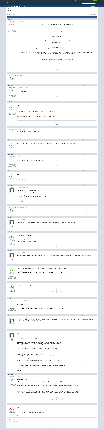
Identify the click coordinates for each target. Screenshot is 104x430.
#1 (83, 19)
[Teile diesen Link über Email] (14, 421)
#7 (83, 154)
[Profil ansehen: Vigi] (12, 335)
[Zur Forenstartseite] (8, 2)
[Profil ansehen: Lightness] (12, 190)
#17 (83, 315)
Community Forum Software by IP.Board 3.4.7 (91, 428)
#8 (83, 170)
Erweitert (96, 3)
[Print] (16, 421)
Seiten (8, 14)
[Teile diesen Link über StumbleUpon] (13, 421)
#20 (83, 403)
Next (14, 14)
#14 (83, 264)
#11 (83, 217)
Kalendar (25, 6)
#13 (83, 250)
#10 (83, 205)
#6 (83, 139)
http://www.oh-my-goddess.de (65, 53)
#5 (83, 127)
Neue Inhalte (93, 6)
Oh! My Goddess (10, 6)
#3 (83, 85)
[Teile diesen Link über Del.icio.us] (10, 421)
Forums (16, 6)
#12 (83, 231)
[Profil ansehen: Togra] (12, 76)
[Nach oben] (52, 429)
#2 (83, 73)
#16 (83, 298)
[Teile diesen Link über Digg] (9, 421)
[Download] (17, 421)
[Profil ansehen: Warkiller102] (12, 22)
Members (20, 6)
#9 (83, 185)
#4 (83, 101)
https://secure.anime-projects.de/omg (56, 31)
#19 (83, 374)
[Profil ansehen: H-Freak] (12, 268)
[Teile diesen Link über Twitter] (7, 421)
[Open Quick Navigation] (96, 6)
